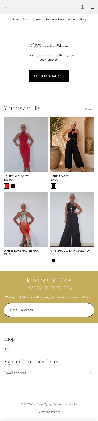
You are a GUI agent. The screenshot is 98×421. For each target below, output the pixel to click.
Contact (38, 19)
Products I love (55, 19)
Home (15, 19)
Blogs (82, 19)
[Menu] (5, 7)
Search (9, 349)
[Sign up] (87, 310)
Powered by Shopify (65, 404)
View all (89, 109)
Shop (26, 19)
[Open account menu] (82, 7)
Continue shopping (49, 76)
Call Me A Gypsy (41, 404)
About (72, 19)
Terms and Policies (49, 412)
